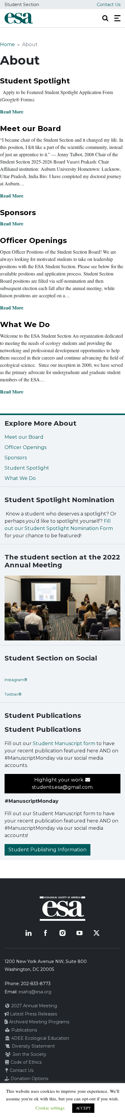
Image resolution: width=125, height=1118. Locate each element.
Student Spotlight (35, 80)
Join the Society (28, 1054)
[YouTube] (79, 933)
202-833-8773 (36, 983)
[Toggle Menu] (117, 18)
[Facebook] (45, 933)
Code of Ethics (25, 1062)
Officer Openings (33, 240)
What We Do (25, 324)
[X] (96, 933)
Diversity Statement (33, 1046)
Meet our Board (30, 128)
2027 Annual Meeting (33, 1005)
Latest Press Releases (33, 1014)
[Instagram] (62, 933)
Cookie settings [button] (50, 1108)
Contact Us (108, 4)
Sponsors (18, 212)
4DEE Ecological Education (39, 1038)
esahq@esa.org (35, 992)
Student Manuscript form (64, 743)
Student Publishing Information (47, 850)
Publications (23, 1030)
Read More (11, 111)
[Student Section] (19, 18)
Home (7, 44)
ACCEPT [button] (83, 1108)
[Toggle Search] (105, 18)
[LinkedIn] (28, 933)
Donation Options (28, 1078)
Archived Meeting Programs (38, 1022)
